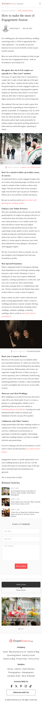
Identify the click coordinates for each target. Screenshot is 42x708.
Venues (10, 669)
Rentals (32, 676)
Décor (24, 676)
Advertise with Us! (21, 692)
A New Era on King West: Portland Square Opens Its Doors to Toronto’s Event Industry (25, 514)
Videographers (28, 672)
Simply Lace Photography (31, 167)
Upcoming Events (14, 655)
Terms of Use (33, 659)
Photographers (14, 672)
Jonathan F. (15, 28)
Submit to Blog (33, 652)
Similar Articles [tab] (21, 584)
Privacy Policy (21, 659)
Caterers (17, 669)
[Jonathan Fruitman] (5, 28)
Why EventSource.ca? (17, 652)
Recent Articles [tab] (21, 590)
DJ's (19, 676)
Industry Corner (9, 11)
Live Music (11, 676)
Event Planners (29, 669)
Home (5, 652)
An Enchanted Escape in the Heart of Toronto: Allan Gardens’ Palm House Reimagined (23, 493)
